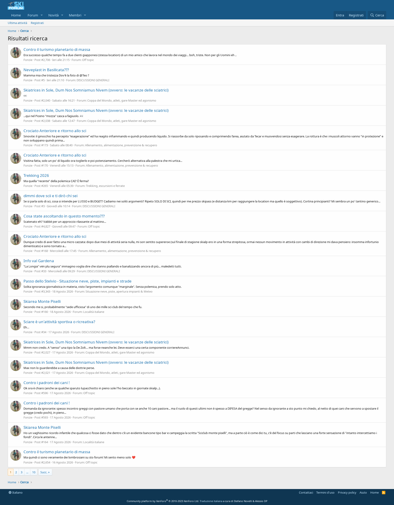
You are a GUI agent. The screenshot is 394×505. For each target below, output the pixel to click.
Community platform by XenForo (163, 501)
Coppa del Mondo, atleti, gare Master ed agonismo (121, 100)
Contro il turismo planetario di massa (56, 49)
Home (16, 15)
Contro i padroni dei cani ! (46, 382)
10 (33, 472)
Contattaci (306, 492)
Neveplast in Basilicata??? (46, 69)
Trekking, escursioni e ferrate (105, 186)
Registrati (37, 23)
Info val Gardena (38, 260)
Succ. (43, 472)
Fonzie (27, 60)
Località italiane (93, 312)
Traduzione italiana (211, 501)
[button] (42, 15)
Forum (33, 15)
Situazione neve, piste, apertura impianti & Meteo (119, 291)
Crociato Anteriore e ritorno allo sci (54, 130)
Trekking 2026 (36, 175)
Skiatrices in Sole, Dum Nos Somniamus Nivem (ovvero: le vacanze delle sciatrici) (95, 90)
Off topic (88, 60)
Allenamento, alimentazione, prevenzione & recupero (121, 145)
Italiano (17, 492)
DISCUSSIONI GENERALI (93, 80)
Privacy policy (347, 492)
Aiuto (363, 492)
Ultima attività (17, 23)
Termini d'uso (325, 492)
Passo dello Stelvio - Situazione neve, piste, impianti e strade (77, 281)
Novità (53, 15)
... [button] (27, 472)
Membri (75, 15)
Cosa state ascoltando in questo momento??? (64, 216)
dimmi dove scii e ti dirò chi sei (50, 195)
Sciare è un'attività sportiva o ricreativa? (59, 321)
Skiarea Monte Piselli (42, 301)
